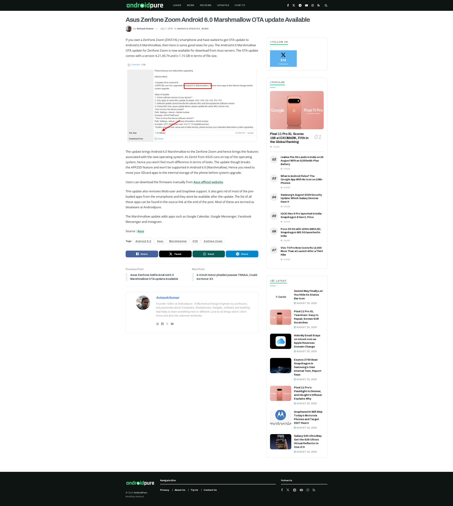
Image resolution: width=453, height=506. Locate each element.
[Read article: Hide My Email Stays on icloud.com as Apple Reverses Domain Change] (280, 341)
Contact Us (210, 489)
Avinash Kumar (145, 28)
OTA (195, 241)
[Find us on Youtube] (306, 5)
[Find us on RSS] (318, 5)
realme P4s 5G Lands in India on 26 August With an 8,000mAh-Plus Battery (302, 160)
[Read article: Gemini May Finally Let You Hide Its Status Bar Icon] (280, 296)
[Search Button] (326, 5)
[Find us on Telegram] (300, 5)
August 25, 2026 (306, 303)
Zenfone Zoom (213, 241)
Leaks (177, 5)
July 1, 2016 (166, 28)
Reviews (205, 5)
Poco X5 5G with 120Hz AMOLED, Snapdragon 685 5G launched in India (301, 232)
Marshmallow (178, 241)
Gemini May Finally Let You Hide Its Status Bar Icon (308, 295)
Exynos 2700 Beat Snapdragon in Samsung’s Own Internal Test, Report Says (307, 367)
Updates (223, 5)
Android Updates (188, 29)
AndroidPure (140, 492)
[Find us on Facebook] (288, 5)
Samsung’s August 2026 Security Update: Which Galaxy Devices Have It (301, 198)
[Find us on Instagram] (312, 5)
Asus (140, 231)
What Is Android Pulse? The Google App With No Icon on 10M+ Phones (302, 179)
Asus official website (208, 182)
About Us (180, 489)
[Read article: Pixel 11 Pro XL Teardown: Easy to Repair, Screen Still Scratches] (280, 317)
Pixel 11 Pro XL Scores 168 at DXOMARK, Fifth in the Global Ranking (289, 138)
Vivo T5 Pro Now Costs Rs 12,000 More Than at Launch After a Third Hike (302, 251)
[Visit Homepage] (145, 5)
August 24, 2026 (306, 427)
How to (240, 5)
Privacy (164, 489)
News (190, 5)
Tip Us (194, 489)
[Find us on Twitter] (293, 5)
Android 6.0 (143, 241)
